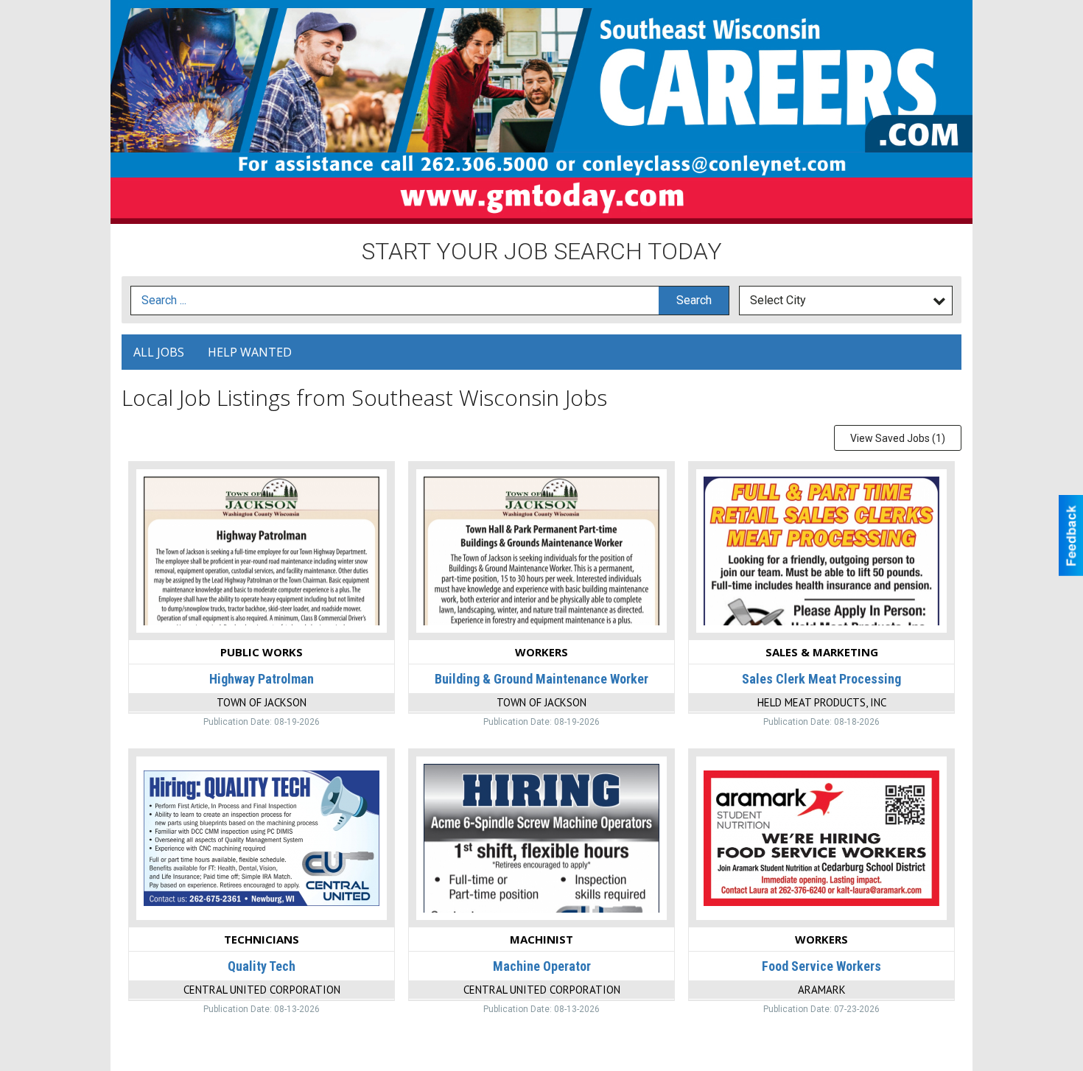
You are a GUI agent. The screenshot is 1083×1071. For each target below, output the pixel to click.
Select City (778, 300)
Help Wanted (250, 352)
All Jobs (158, 352)
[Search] (694, 301)
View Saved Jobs (897, 438)
